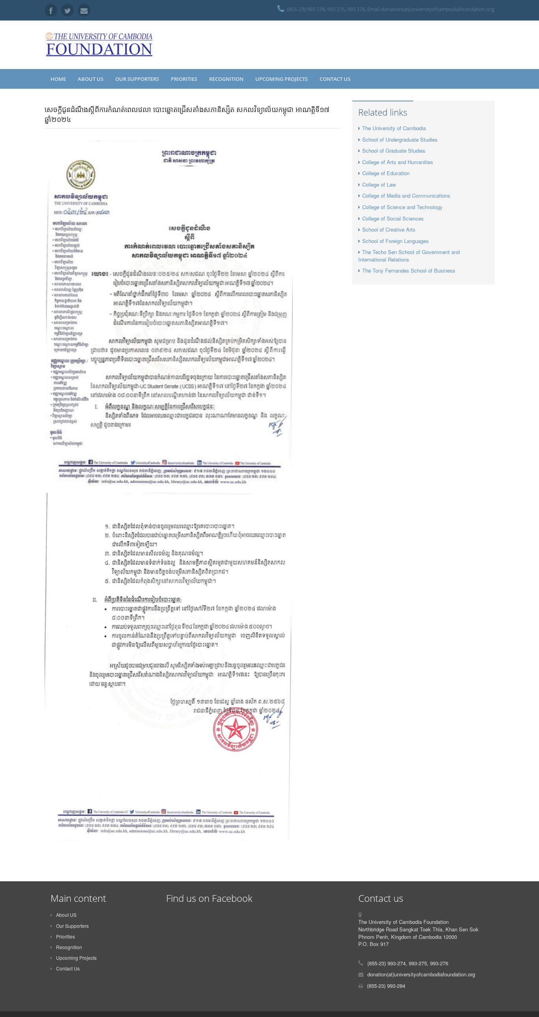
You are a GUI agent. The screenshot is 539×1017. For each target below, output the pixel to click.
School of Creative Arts (388, 229)
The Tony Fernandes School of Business (408, 270)
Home (58, 78)
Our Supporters (137, 78)
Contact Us (335, 78)
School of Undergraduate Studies (400, 139)
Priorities (184, 78)
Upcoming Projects (281, 78)
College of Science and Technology (402, 207)
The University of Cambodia (394, 128)
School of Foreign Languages (395, 241)
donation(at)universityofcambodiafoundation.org (421, 974)
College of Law (379, 184)
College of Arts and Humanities (397, 162)
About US (90, 78)
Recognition (226, 78)
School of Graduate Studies (393, 150)
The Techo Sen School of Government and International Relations (409, 255)
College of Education (386, 173)
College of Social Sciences (393, 218)
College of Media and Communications (406, 195)
